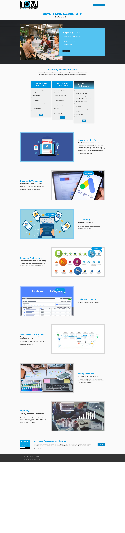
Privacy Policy (23, 459)
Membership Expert (98, 5)
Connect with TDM (36, 459)
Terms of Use (29, 459)
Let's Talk (66, 51)
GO (41, 114)
